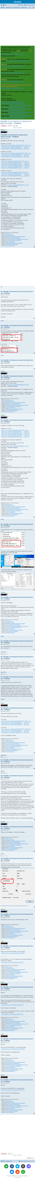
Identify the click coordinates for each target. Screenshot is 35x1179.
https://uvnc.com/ (8, 233)
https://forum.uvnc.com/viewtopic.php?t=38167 (21, 116)
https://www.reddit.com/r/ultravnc (16, 242)
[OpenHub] (23, 1172)
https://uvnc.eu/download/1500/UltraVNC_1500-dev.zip (15, 172)
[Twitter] (17, 1166)
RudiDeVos (3, 129)
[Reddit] (17, 1172)
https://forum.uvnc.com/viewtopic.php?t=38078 (12, 81)
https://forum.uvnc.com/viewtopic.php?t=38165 (19, 109)
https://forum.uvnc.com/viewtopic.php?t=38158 (17, 61)
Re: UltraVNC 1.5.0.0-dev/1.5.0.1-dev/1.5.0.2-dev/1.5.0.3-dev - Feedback (17, 292)
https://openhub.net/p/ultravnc (12, 244)
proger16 (3, 853)
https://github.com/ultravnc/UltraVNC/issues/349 (13, 114)
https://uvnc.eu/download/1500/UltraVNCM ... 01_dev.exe (16, 166)
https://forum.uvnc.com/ (9, 235)
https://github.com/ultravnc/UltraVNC (17, 236)
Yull (1, 286)
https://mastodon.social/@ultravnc (13, 237)
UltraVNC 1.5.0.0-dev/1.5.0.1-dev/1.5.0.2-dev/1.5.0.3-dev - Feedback (16, 122)
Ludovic (2, 703)
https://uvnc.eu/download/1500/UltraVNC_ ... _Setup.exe (15, 162)
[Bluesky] (12, 1172)
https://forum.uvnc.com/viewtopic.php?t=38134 (13, 1049)
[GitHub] (23, 1166)
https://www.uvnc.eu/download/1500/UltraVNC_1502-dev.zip (16, 153)
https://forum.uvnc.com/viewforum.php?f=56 (12, 962)
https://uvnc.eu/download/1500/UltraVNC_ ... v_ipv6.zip (15, 167)
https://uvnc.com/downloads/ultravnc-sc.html (18, 184)
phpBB (13, 1175)
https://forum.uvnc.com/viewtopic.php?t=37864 (12, 88)
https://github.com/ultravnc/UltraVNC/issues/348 (13, 110)
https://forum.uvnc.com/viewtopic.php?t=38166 (19, 112)
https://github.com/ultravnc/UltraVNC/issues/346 (13, 103)
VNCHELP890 (3, 672)
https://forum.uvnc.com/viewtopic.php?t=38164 (20, 105)
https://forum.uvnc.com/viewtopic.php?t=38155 (12, 66)
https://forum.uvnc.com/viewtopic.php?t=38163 (12, 101)
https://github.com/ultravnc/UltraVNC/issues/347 (13, 107)
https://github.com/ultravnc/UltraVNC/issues (12, 1014)
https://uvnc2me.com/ (10, 245)
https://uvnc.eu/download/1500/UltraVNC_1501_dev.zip (15, 161)
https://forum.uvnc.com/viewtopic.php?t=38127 (12, 73)
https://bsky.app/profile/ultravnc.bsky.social (19, 239)
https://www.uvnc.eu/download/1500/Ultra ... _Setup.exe (15, 147)
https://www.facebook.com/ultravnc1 (13, 240)
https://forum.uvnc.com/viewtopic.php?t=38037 (13, 953)
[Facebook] (12, 1166)
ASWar (2, 320)
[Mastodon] (29, 1166)
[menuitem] (4, 5)
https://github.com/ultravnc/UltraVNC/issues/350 (13, 117)
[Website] (6, 1166)
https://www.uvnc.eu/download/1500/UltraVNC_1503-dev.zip (16, 145)
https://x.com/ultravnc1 (10, 241)
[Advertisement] (17, 27)
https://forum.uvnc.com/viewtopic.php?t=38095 (12, 54)
